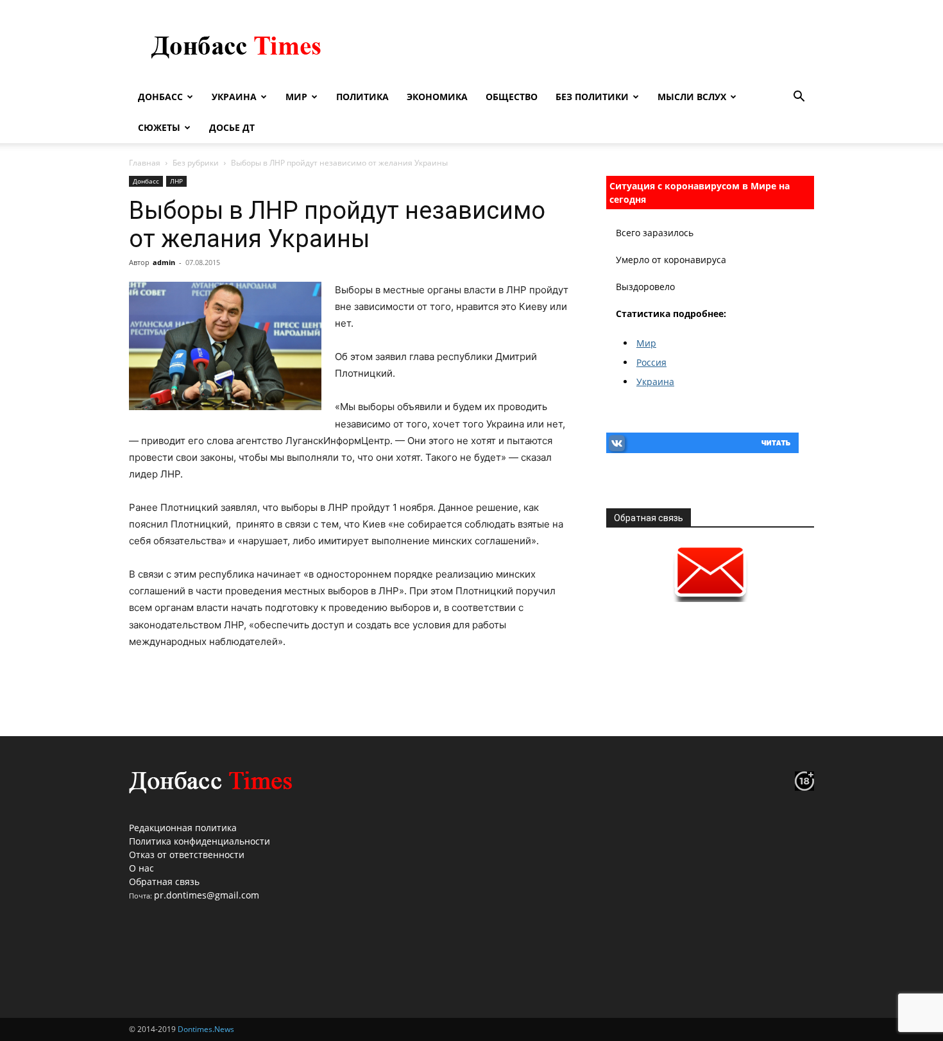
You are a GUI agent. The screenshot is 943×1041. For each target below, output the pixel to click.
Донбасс (160, 96)
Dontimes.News (206, 1029)
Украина (234, 96)
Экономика (437, 96)
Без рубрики (196, 162)
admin (164, 262)
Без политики (592, 96)
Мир (296, 96)
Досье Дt (232, 127)
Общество (512, 96)
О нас (141, 868)
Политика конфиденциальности (199, 841)
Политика (362, 96)
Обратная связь (164, 881)
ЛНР (176, 180)
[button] (798, 98)
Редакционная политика (183, 828)
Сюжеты (159, 127)
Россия (651, 362)
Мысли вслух (692, 96)
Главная (144, 162)
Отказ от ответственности (186, 854)
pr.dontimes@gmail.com (206, 895)
